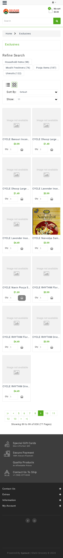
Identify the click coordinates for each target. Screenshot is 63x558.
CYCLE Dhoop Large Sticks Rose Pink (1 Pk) (29, 188)
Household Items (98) (17, 62)
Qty (6, 149)
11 (53, 413)
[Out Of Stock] (22, 298)
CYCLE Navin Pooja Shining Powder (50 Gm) (29, 287)
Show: (10, 99)
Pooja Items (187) (46, 67)
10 (46, 413)
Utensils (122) (13, 73)
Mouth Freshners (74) (18, 67)
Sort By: (11, 92)
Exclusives (25, 33)
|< (8, 413)
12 (8, 419)
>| (27, 419)
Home (9, 33)
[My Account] (54, 2)
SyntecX (25, 553)
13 (15, 419)
